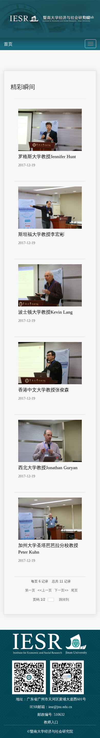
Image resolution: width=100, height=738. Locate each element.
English (88, 17)
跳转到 (64, 599)
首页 (8, 44)
